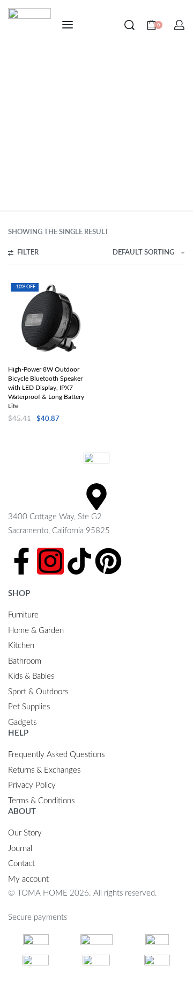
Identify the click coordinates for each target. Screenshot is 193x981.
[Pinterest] (108, 561)
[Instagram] (50, 561)
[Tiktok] (79, 561)
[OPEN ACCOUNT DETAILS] (179, 25)
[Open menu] (67, 24)
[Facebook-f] (21, 561)
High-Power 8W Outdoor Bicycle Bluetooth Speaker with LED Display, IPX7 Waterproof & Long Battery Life (46, 387)
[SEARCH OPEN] (129, 25)
